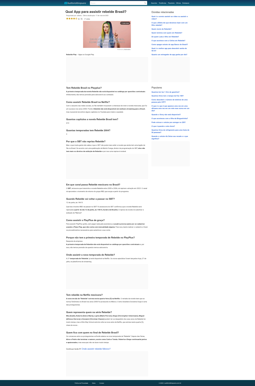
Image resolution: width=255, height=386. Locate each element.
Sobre (93, 383)
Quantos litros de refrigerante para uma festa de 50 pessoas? (170, 131)
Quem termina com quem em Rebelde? (167, 33)
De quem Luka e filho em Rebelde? (165, 36)
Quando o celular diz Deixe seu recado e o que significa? (170, 137)
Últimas (178, 3)
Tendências (162, 3)
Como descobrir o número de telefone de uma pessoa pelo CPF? (170, 100)
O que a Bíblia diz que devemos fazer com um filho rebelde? (170, 23)
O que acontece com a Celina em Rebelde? (168, 40)
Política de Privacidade (81, 383)
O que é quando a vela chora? (163, 126)
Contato (101, 383)
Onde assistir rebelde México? (96, 348)
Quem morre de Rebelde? (162, 29)
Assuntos (154, 3)
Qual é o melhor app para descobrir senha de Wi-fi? (169, 49)
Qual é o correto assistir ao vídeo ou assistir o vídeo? (170, 17)
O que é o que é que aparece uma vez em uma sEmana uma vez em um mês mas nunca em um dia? (170, 108)
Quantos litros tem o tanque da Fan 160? (168, 96)
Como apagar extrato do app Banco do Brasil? (170, 44)
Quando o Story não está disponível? (166, 114)
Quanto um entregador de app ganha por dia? (169, 54)
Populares (171, 3)
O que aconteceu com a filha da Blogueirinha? (170, 118)
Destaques (185, 3)
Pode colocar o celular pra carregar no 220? (169, 122)
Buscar (145, 3)
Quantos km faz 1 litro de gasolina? (165, 92)
